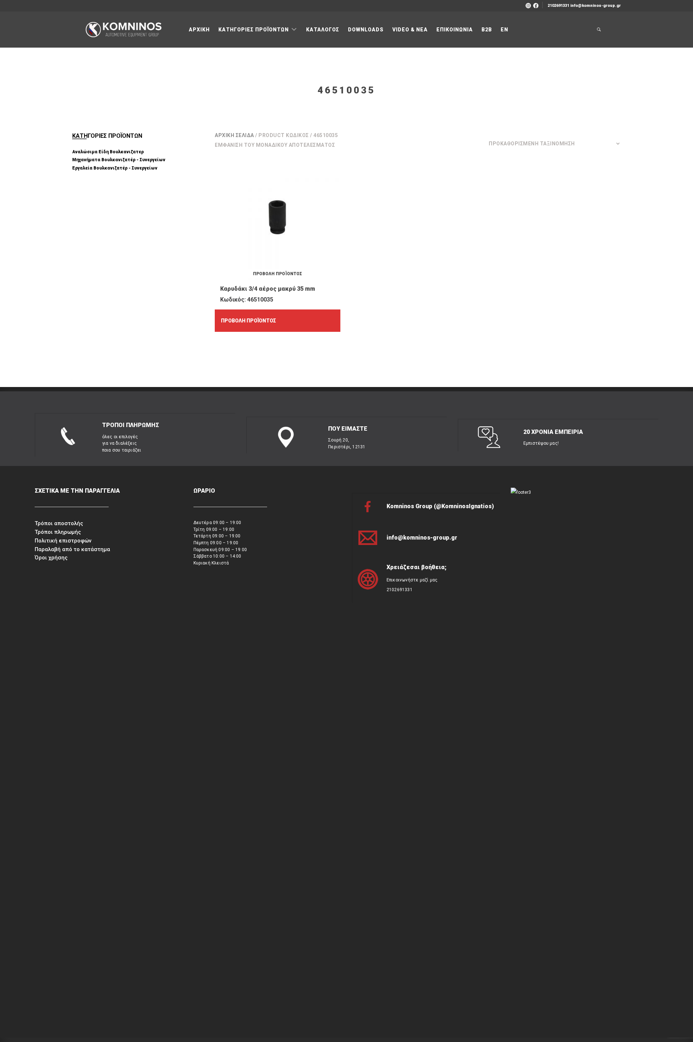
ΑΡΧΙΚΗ (199, 29)
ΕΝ (504, 29)
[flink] (536, 5)
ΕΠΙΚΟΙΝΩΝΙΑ (454, 29)
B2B (486, 29)
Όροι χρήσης (51, 557)
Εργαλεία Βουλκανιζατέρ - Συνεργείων (114, 168)
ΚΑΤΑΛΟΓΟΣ (322, 29)
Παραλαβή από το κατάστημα (72, 549)
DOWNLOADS (366, 29)
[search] (599, 29)
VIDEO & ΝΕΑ (410, 29)
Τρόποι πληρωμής (58, 532)
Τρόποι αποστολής (59, 523)
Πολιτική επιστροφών (63, 540)
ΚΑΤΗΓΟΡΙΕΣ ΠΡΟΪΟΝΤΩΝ (254, 29)
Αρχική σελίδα (234, 135)
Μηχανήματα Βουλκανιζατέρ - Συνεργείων (118, 159)
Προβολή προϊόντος (248, 321)
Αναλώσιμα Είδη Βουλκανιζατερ (108, 151)
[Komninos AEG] (123, 29)
